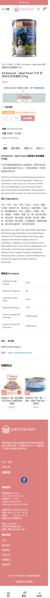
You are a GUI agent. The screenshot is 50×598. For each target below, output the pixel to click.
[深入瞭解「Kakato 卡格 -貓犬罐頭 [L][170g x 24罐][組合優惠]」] (3, 392)
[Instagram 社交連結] (24, 3)
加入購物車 (27, 118)
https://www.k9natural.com (20, 352)
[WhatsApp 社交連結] (27, 3)
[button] (27, 392)
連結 (40, 88)
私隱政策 (19, 581)
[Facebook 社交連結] (20, 3)
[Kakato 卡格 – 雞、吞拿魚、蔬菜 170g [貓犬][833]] (36, 384)
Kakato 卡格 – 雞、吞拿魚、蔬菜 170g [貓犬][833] (36, 400)
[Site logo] (24, 9)
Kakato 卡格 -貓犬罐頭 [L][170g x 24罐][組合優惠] (12, 400)
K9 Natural (13, 138)
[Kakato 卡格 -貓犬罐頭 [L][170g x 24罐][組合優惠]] (12, 384)
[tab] (5, 148)
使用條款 (29, 581)
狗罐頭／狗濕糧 (13, 64)
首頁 (4, 64)
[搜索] (38, 9)
